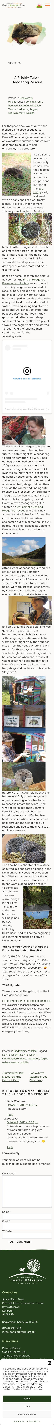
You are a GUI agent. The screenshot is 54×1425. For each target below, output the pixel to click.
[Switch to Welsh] (39, 6)
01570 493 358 (11, 1328)
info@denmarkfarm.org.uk (18, 1331)
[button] (49, 1362)
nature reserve (16, 113)
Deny (27, 1406)
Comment (9, 1173)
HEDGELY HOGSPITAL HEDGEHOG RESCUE (26, 1001)
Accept (27, 1398)
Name (6, 1211)
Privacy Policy (33, 1421)
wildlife (30, 113)
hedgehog (23, 109)
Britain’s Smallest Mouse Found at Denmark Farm (12, 1076)
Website (7, 1231)
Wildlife (12, 101)
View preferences (27, 1414)
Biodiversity (26, 98)
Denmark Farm (33, 101)
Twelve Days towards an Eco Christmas (38, 1076)
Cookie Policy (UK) (14, 1351)
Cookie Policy (19, 1421)
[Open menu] (47, 5)
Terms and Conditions (16, 1355)
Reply (10, 1114)
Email (6, 1221)
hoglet (34, 109)
